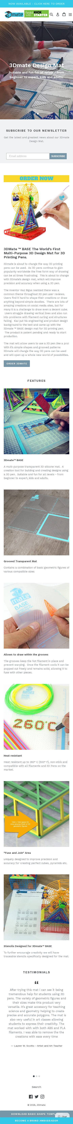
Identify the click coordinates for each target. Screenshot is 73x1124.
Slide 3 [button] (39, 1076)
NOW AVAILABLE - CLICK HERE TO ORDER (36, 3)
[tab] (35, 114)
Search (36, 1087)
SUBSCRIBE (58, 156)
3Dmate (41, 1105)
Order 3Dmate (16, 363)
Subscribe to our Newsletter (36, 130)
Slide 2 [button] (38, 114)
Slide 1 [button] (35, 114)
